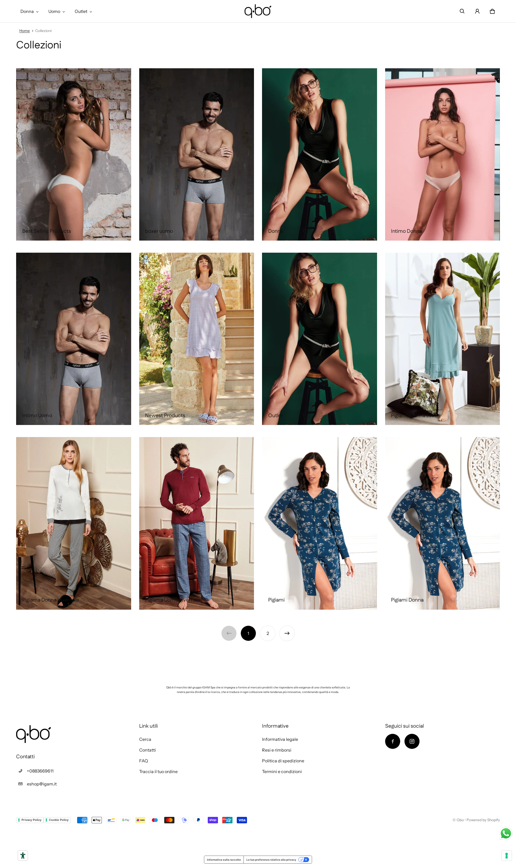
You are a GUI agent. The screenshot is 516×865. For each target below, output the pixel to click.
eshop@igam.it (42, 784)
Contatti (147, 750)
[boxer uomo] (196, 154)
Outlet (81, 11)
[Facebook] (392, 741)
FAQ (143, 760)
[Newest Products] (196, 339)
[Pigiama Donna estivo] (442, 339)
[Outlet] (319, 339)
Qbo (460, 820)
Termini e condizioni (282, 771)
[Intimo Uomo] (73, 339)
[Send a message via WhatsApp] (506, 833)
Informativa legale (280, 739)
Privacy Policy (31, 820)
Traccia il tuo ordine (158, 771)
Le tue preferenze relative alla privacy (271, 859)
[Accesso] (477, 11)
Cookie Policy (59, 820)
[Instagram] (412, 741)
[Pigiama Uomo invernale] (196, 523)
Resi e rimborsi (276, 750)
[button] (462, 11)
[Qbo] (258, 11)
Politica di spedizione (283, 760)
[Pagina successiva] (287, 633)
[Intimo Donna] (442, 154)
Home (24, 30)
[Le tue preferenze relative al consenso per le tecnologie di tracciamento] (506, 855)
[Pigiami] (319, 523)
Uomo (54, 11)
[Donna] (319, 154)
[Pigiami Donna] (442, 523)
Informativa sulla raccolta (224, 859)
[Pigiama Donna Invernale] (73, 523)
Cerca (145, 739)
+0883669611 (40, 771)
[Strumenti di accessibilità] (23, 855)
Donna (27, 11)
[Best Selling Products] (73, 154)
